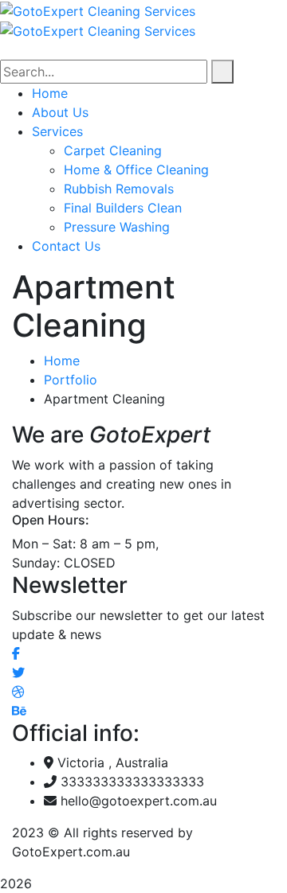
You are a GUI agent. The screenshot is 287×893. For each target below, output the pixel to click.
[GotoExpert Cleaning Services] (97, 10)
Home (62, 361)
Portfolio (70, 380)
